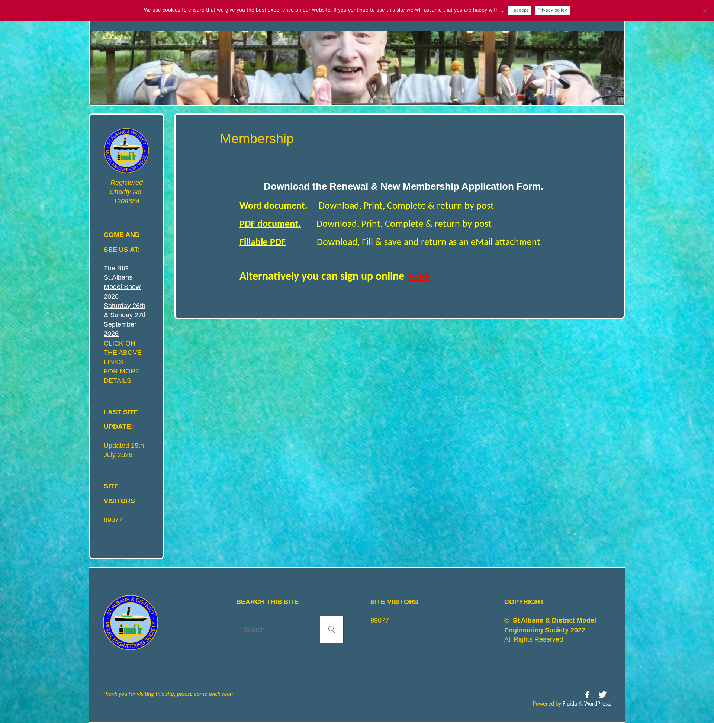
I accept (519, 10)
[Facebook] (587, 695)
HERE (419, 277)
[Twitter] (602, 695)
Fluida (569, 704)
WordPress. (597, 704)
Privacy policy (552, 10)
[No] (704, 11)
